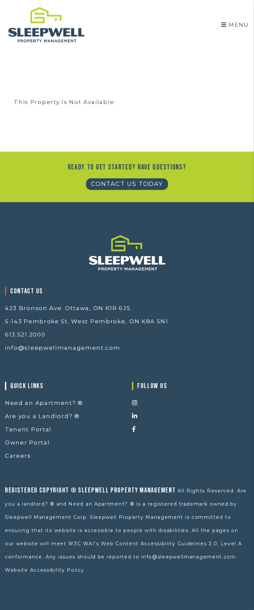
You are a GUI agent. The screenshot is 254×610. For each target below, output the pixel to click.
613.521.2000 (25, 334)
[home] (46, 24)
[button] (190, 403)
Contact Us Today (127, 184)
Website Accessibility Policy (44, 570)
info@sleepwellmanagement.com (62, 347)
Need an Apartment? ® (44, 403)
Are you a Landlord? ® (42, 416)
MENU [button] (238, 24)
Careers (18, 455)
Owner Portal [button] (27, 442)
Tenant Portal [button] (28, 429)
